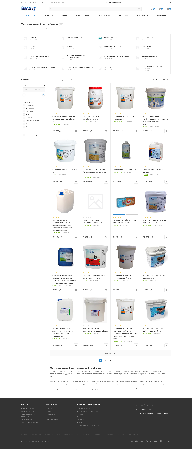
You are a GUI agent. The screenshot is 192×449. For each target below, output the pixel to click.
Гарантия (80, 414)
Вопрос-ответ (51, 414)
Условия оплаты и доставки (86, 408)
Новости (49, 408)
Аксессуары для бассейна (30, 422)
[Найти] (139, 9)
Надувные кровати (27, 408)
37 (120, 360)
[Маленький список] (153, 79)
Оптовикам (81, 417)
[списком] (167, 79)
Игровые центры (26, 419)
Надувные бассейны (28, 414)
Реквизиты (80, 419)
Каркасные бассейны (28, 411)
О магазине (51, 404)
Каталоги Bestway (52, 419)
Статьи (48, 411)
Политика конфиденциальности (88, 425)
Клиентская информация (88, 404)
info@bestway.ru (145, 409)
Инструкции (50, 417)
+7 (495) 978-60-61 (113, 2)
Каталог (24, 404)
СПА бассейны (26, 417)
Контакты (80, 422)
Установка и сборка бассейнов (87, 411)
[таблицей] (170, 79)
